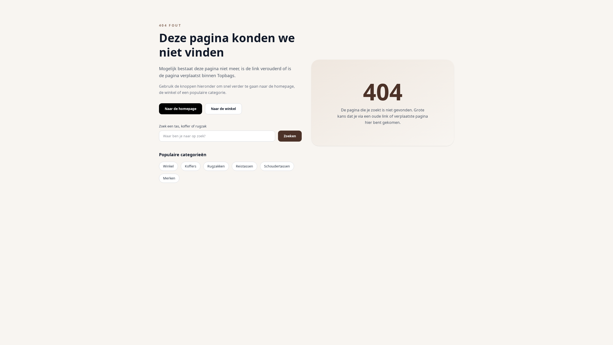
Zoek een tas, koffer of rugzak (182, 126)
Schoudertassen (277, 166)
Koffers (190, 166)
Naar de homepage (180, 108)
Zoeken (290, 136)
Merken (169, 178)
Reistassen (244, 166)
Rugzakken (216, 166)
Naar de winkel (223, 108)
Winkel (168, 166)
